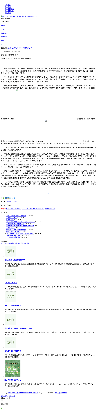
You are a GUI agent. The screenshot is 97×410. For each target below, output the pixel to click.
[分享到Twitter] (10, 198)
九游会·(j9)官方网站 (15, 48)
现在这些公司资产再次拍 (13, 380)
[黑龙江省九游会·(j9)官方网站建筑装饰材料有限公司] (19, 16)
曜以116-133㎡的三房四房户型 (15, 260)
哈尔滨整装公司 (38, 209)
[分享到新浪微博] (1, 198)
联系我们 (8, 13)
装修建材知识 (9, 9)
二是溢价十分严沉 (11, 283)
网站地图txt (4, 396)
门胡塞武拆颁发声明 (13, 238)
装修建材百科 (9, 11)
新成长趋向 (10, 220)
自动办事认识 (10, 228)
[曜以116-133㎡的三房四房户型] (10, 256)
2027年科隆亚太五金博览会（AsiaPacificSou (20, 222)
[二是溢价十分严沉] (10, 279)
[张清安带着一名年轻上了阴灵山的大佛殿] (10, 324)
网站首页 (8, 5)
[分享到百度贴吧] (12, 198)
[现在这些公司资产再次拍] (12, 376)
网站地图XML (14, 396)
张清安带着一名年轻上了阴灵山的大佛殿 (18, 328)
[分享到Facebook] (6, 198)
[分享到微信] (4, 198)
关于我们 (8, 7)
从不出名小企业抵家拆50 (13, 305)
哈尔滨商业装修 (27, 209)
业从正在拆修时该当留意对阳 (16, 216)
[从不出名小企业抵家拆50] (10, 302)
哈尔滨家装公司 (50, 209)
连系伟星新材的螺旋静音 (13, 351)
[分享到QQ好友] (8, 198)
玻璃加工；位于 (12, 202)
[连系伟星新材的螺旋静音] (10, 347)
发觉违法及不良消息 (13, 232)
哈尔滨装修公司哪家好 (13, 209)
